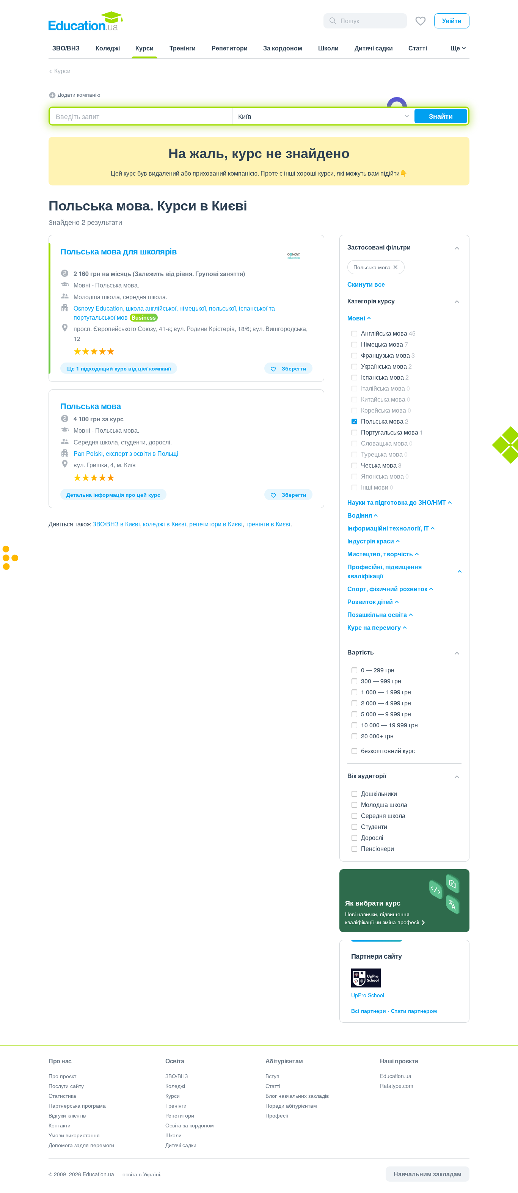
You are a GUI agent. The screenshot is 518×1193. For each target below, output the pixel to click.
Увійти (451, 20)
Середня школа (384, 815)
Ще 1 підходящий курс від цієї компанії (118, 368)
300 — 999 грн (381, 681)
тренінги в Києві (268, 524)
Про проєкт (62, 1076)
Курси (62, 70)
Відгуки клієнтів (67, 1115)
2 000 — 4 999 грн (386, 703)
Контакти (60, 1125)
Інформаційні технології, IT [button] (388, 528)
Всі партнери (368, 1010)
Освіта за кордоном (189, 1125)
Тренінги (176, 1105)
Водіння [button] (359, 515)
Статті (272, 1085)
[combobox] (141, 116)
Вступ (272, 1076)
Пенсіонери (378, 848)
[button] (404, 248)
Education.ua (395, 1076)
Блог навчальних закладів (297, 1095)
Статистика (62, 1095)
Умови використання (74, 1135)
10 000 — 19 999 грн (389, 725)
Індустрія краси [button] (370, 541)
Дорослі (373, 837)
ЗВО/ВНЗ (176, 1076)
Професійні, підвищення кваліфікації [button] (384, 571)
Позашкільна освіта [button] (377, 614)
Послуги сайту (66, 1085)
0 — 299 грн (377, 670)
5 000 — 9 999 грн (386, 714)
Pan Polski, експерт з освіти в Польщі (126, 453)
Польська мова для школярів (118, 251)
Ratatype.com (396, 1085)
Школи (173, 1135)
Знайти (441, 116)
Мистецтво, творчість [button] (380, 553)
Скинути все (366, 284)
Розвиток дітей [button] (370, 601)
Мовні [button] (356, 318)
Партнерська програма (77, 1105)
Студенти (375, 826)
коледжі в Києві (164, 524)
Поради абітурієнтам (291, 1105)
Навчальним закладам (427, 1173)
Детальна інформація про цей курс (113, 494)
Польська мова (90, 406)
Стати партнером (414, 1010)
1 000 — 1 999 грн (386, 692)
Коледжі (175, 1085)
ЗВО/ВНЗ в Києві (116, 524)
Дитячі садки (180, 1145)
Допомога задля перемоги (81, 1145)
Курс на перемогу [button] (374, 627)
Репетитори (179, 1115)
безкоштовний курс (388, 750)
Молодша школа (385, 804)
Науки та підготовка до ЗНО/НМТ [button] (396, 502)
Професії (276, 1115)
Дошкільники (380, 793)
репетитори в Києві (216, 524)
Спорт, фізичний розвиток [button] (387, 588)
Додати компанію (78, 94)
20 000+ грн (377, 735)
